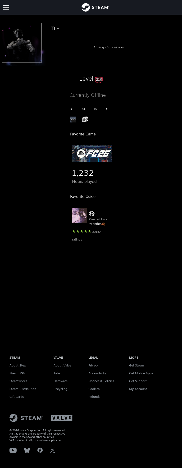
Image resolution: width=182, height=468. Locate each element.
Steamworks (18, 381)
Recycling (60, 389)
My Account (138, 389)
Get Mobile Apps (141, 373)
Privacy (93, 365)
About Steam (18, 365)
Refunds (94, 396)
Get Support (138, 381)
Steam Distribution (22, 389)
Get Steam (136, 365)
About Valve (62, 365)
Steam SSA (17, 373)
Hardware (61, 381)
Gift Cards (16, 396)
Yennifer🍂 (97, 224)
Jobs (57, 373)
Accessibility (97, 373)
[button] (91, 78)
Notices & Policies (101, 381)
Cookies (94, 389)
